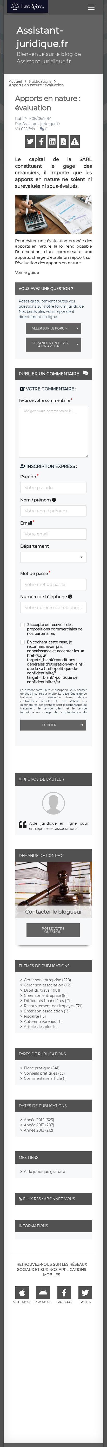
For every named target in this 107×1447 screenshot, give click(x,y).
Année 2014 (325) (39, 1119)
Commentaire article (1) (45, 1078)
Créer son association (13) (47, 1011)
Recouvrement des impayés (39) (53, 1006)
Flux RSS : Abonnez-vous (49, 1199)
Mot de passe (34, 573)
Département (34, 546)
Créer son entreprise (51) (46, 995)
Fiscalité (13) (35, 1016)
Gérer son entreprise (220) (47, 980)
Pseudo (28, 476)
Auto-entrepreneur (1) (43, 1021)
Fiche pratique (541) (41, 1068)
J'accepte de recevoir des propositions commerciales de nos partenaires (54, 629)
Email (26, 523)
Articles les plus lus (41, 1026)
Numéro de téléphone (44, 596)
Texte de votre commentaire (44, 400)
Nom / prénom (36, 500)
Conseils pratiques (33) (44, 1073)
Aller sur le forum (50, 328)
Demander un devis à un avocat (50, 344)
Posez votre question (53, 930)
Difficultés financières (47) (48, 1000)
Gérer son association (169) (48, 985)
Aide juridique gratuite (44, 1171)
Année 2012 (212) (38, 1130)
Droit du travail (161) (42, 990)
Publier (49, 725)
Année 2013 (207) (39, 1125)
